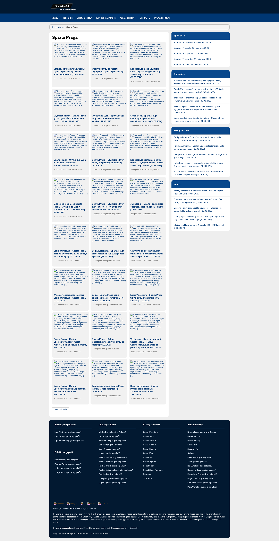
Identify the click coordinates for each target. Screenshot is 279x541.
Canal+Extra (148, 453)
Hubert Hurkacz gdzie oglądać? (201, 470)
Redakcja (57, 508)
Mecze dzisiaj (193, 440)
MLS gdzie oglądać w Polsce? (112, 432)
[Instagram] (72, 503)
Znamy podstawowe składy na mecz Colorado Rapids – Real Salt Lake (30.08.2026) (199, 192)
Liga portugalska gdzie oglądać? (113, 478)
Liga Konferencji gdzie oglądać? (69, 440)
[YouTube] (103, 503)
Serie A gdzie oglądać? (109, 449)
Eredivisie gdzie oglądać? (110, 474)
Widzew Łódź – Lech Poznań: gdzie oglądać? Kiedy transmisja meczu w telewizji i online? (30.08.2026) (197, 82)
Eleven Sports (149, 462)
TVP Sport (147, 478)
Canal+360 (147, 457)
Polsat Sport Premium (153, 470)
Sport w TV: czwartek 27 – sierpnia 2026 (192, 59)
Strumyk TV (192, 449)
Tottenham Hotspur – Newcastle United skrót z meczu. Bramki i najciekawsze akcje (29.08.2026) (198, 164)
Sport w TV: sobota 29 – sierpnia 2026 (191, 48)
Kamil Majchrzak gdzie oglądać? (202, 483)
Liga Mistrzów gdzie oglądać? (68, 432)
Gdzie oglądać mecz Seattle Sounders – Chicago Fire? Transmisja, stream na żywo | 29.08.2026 (199, 119)
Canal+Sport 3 (149, 445)
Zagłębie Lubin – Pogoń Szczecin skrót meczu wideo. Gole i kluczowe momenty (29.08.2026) (198, 138)
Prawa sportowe (162, 18)
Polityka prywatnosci (89, 508)
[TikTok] (91, 503)
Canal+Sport (148, 436)
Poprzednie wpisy (60, 409)
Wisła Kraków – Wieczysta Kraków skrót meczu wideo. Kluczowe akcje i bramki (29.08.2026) (198, 173)
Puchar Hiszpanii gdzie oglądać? (114, 457)
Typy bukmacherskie (106, 18)
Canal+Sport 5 (149, 449)
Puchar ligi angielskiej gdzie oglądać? (116, 470)
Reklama (75, 508)
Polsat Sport (148, 466)
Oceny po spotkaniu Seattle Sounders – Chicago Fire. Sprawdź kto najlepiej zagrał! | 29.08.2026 (198, 209)
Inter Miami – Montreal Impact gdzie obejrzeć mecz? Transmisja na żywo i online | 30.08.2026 (198, 99)
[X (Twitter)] (83, 503)
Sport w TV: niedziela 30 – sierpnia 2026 (192, 42)
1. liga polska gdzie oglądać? (67, 468)
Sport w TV (145, 18)
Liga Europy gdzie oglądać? (67, 436)
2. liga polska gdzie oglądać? (67, 472)
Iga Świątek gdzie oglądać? (199, 466)
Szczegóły (134, 528)
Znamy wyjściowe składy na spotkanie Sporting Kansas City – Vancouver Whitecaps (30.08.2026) (199, 218)
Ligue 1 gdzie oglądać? (109, 453)
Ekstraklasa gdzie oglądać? (66, 460)
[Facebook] (59, 503)
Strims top (192, 445)
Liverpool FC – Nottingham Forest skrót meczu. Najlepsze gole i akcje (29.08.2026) (200, 156)
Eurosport (147, 474)
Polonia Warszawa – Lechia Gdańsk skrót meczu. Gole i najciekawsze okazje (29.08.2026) (199, 147)
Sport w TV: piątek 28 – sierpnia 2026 (191, 53)
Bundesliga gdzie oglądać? (111, 445)
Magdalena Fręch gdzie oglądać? (202, 474)
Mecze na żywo (194, 436)
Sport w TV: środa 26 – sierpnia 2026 (191, 64)
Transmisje (67, 18)
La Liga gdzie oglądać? (109, 436)
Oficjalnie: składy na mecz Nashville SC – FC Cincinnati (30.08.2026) (199, 226)
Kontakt (66, 508)
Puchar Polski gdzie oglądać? (68, 464)
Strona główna (58, 27)
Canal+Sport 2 (149, 440)
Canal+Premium (150, 432)
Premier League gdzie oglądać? (113, 440)
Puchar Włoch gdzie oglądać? (112, 466)
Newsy (54, 18)
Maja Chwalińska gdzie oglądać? (202, 487)
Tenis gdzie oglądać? (197, 462)
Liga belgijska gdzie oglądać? (112, 483)
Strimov (191, 453)
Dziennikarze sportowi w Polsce (201, 432)
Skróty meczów (84, 18)
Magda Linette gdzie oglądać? (200, 478)
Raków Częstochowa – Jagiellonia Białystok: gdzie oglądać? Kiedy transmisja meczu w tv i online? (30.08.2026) (197, 109)
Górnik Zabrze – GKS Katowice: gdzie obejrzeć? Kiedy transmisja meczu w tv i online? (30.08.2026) (199, 90)
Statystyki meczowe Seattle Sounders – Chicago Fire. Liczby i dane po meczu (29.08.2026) (198, 200)
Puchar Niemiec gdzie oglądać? (113, 462)
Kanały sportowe (128, 18)
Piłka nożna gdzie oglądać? (199, 457)
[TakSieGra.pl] (62, 10)
